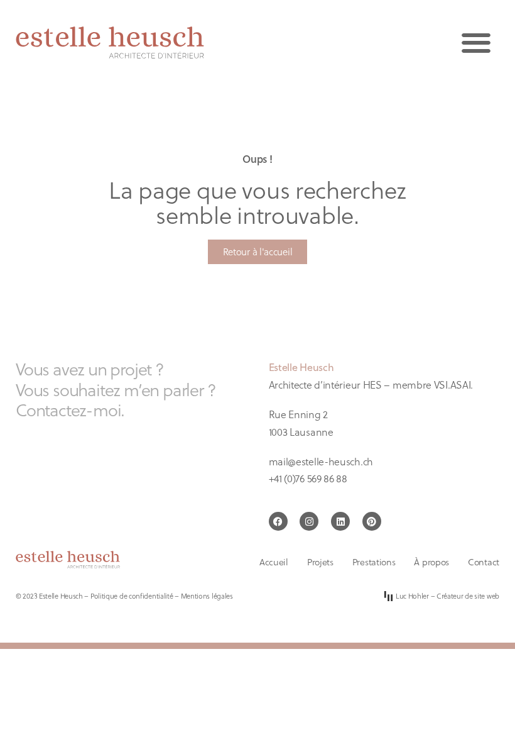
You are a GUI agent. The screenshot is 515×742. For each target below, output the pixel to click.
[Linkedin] (340, 521)
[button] (475, 42)
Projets (320, 562)
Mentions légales (207, 595)
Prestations (374, 562)
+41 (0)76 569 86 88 (308, 478)
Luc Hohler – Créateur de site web (447, 595)
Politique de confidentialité (131, 595)
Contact (483, 562)
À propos (431, 562)
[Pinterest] (371, 521)
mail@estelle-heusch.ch (321, 461)
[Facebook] (278, 521)
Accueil (273, 562)
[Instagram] (309, 521)
